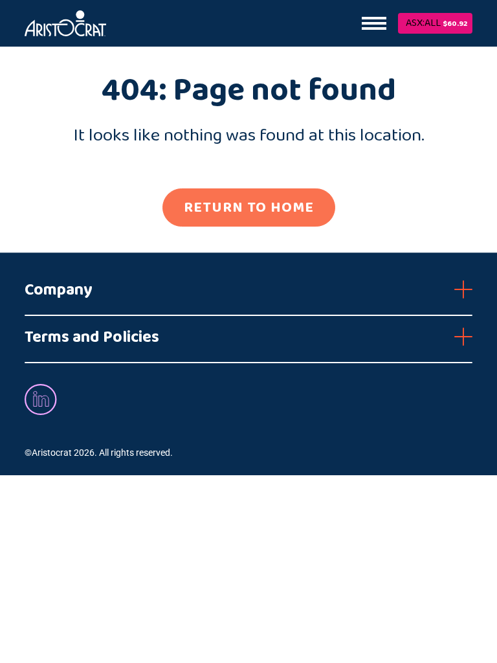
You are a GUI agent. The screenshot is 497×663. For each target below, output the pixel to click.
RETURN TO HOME (249, 207)
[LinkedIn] (40, 398)
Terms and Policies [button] (92, 337)
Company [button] (59, 289)
